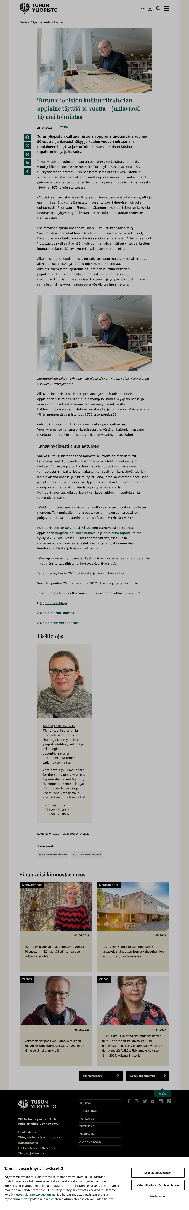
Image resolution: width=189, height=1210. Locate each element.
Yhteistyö (87, 1126)
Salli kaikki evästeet (158, 1173)
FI (149, 8)
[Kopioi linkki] (27, 171)
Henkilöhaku (27, 1132)
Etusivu (24, 22)
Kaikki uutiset (92, 1075)
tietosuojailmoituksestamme (35, 1194)
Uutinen (59, 22)
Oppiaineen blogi (53, 603)
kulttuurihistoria (53, 854)
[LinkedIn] (27, 162)
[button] (166, 8)
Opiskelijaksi (89, 1111)
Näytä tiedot (158, 1196)
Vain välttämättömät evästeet (158, 1185)
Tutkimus (86, 1118)
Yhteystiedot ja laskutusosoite (39, 1137)
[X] (27, 145)
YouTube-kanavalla (84, 533)
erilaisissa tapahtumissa (123, 533)
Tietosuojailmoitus (31, 1153)
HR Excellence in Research (36, 1148)
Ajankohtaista (41, 22)
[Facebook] (27, 137)
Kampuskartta (28, 1142)
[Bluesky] (27, 154)
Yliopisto (86, 1134)
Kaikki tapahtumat (142, 1075)
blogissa (61, 533)
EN (143, 8)
